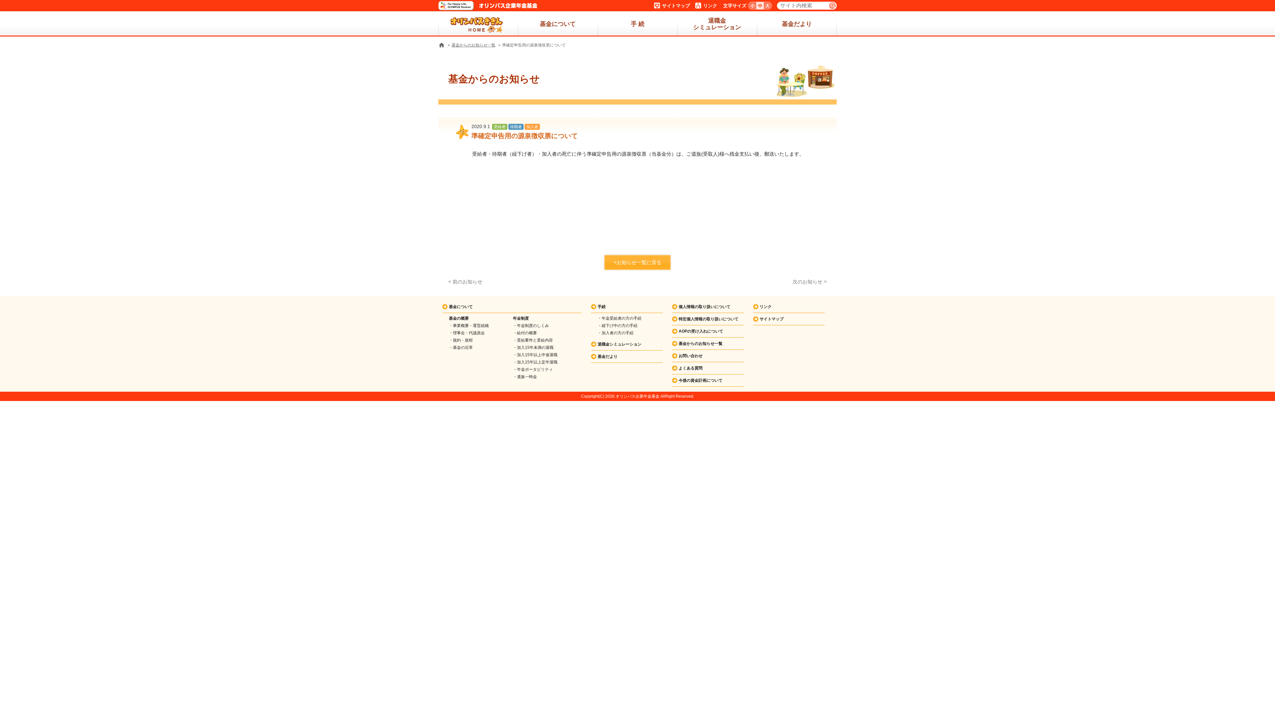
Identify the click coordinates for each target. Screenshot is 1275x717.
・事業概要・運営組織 (469, 325)
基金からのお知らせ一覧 (473, 45)
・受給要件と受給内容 (533, 340)
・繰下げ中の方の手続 (618, 325)
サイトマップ (676, 5)
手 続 (637, 24)
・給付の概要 (525, 333)
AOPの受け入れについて (701, 331)
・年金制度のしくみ (531, 325)
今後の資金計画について (700, 380)
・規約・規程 (461, 340)
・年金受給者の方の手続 (619, 318)
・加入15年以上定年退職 (535, 362)
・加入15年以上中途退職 (535, 355)
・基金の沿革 (461, 347)
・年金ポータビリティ (533, 369)
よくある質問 (691, 368)
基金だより (797, 24)
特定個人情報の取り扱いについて (708, 319)
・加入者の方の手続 (616, 333)
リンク (710, 5)
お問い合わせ (691, 356)
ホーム (478, 24)
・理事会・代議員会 (467, 333)
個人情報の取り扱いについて (704, 306)
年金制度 (521, 318)
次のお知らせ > (810, 281)
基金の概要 (459, 318)
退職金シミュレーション (717, 24)
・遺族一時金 (525, 376)
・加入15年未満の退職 (533, 347)
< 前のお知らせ (465, 281)
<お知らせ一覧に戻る (637, 262)
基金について (558, 24)
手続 (602, 306)
